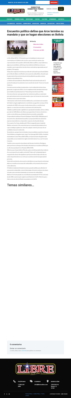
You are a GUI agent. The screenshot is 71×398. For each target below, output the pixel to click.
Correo (37, 381)
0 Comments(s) (37, 47)
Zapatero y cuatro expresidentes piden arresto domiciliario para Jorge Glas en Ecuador (28, 276)
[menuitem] (10, 19)
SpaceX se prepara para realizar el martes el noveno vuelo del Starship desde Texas (27, 325)
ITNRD (53, 395)
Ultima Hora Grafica (38, 44)
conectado (24, 350)
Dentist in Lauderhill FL (20, 390)
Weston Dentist (30, 390)
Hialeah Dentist (11, 390)
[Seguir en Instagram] (9, 394)
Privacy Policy (29, 393)
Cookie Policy (36, 393)
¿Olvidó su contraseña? (53, 12)
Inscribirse (50, 14)
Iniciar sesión (61, 8)
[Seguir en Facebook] (4, 394)
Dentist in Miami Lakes (40, 390)
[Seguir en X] (7, 394)
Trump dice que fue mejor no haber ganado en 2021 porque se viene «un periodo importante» (57, 68)
